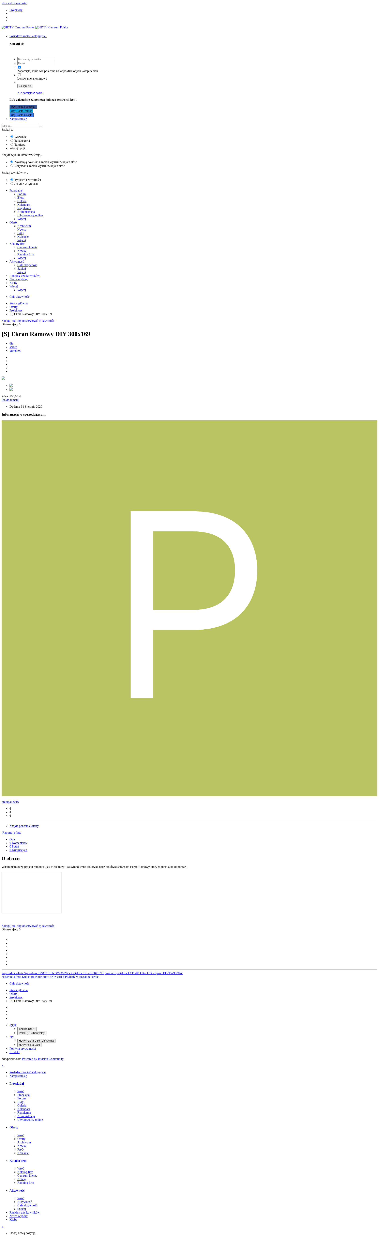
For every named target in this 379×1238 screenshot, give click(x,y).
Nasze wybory (18, 279)
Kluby (13, 282)
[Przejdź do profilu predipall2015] (189, 795)
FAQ (20, 233)
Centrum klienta (27, 247)
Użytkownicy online (30, 215)
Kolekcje (23, 236)
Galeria (21, 201)
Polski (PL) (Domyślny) (32, 1033)
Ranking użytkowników (24, 275)
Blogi (20, 197)
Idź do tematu (10, 400)
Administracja (26, 211)
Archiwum (24, 226)
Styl (11, 1036)
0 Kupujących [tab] (18, 850)
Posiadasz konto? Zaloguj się (28, 36)
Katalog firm (17, 243)
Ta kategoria (22, 140)
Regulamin (24, 208)
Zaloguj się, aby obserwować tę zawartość (28, 320)
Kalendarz (23, 204)
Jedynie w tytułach (26, 183)
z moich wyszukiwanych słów (39, 166)
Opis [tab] (12, 839)
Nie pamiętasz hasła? (30, 93)
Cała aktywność (27, 265)
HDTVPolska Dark (29, 1044)
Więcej (21, 219)
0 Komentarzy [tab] (18, 843)
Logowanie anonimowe (32, 78)
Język (13, 1025)
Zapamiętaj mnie (27, 71)
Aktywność (16, 261)
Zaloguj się (25, 85)
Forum (21, 194)
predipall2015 (10, 801)
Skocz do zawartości (14, 3)
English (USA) (27, 1028)
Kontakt (14, 1052)
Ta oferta (19, 144)
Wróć (20, 1091)
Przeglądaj (16, 190)
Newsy (21, 229)
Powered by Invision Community (43, 1059)
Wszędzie (20, 136)
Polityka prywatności (22, 1048)
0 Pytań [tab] (14, 846)
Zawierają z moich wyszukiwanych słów (45, 162)
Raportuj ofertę (11, 832)
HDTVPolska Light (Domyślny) (36, 1040)
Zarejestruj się (18, 118)
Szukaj (21, 268)
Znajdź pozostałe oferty (24, 826)
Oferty (13, 222)
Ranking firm (25, 254)
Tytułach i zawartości (27, 179)
